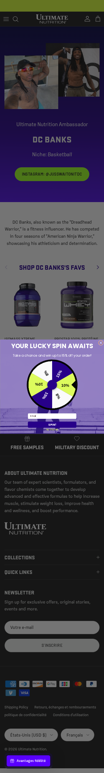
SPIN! (52, 425)
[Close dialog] (100, 342)
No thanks (52, 429)
